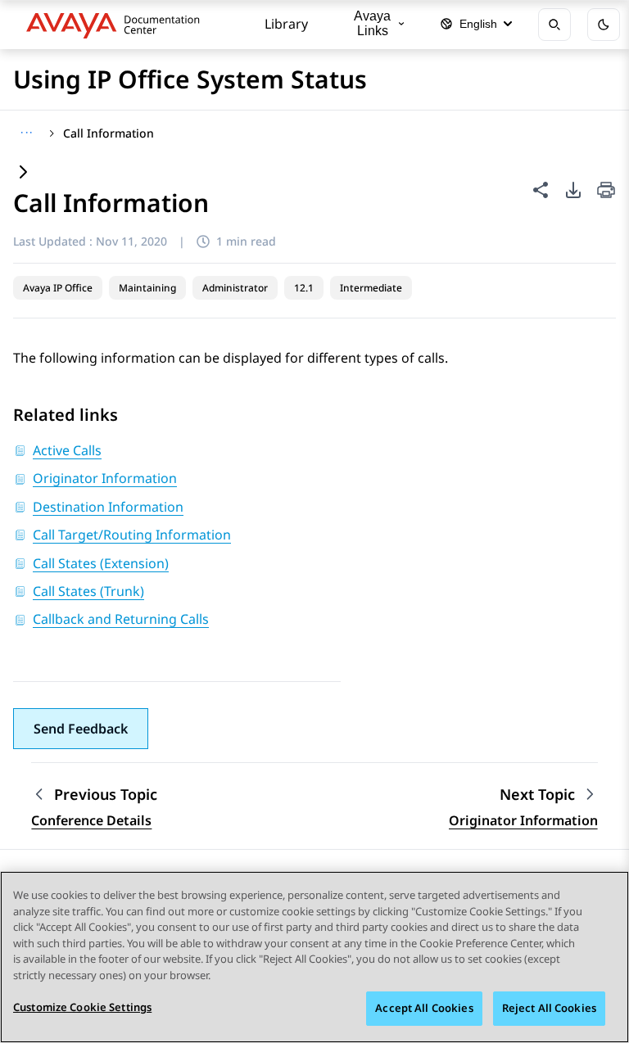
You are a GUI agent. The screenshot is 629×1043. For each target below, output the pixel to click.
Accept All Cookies (424, 1007)
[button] (80, 728)
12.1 (304, 288)
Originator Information (523, 820)
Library (286, 24)
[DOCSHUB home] (117, 24)
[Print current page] (606, 191)
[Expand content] (23, 173)
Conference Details (91, 820)
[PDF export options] (573, 190)
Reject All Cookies (549, 1007)
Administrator (235, 288)
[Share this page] (540, 190)
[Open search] (554, 24)
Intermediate (371, 288)
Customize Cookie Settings (82, 1007)
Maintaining (147, 288)
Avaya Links (372, 23)
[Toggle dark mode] (603, 24)
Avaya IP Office (58, 288)
